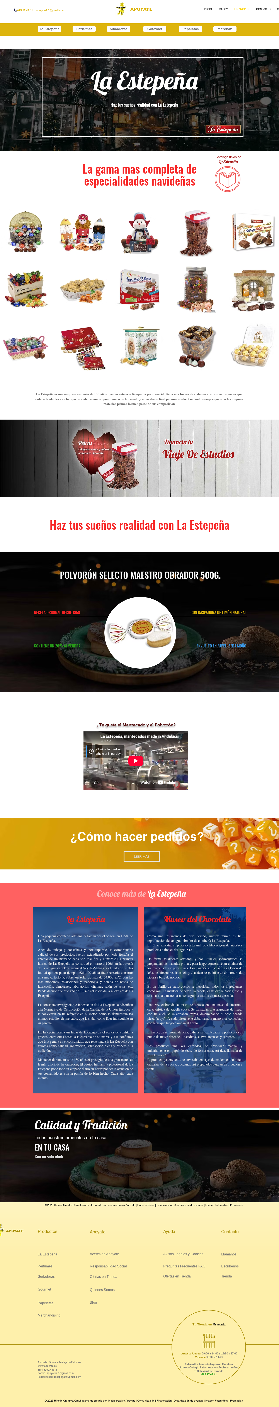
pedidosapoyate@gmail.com (64, 1376)
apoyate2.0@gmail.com (60, 1373)
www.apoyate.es (47, 1365)
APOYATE (141, 9)
